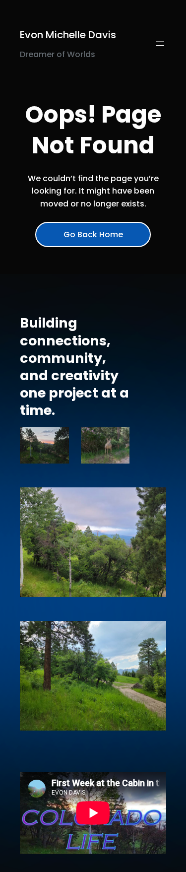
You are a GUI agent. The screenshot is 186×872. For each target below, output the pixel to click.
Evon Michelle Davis (68, 35)
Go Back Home (93, 234)
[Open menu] (160, 44)
